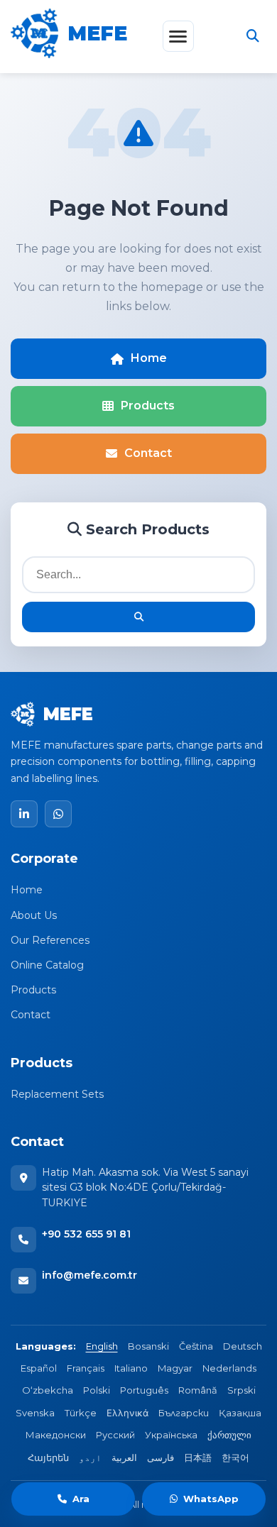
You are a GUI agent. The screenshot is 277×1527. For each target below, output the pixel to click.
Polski (96, 1390)
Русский (115, 1434)
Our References (50, 940)
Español (39, 1368)
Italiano (131, 1368)
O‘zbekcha (47, 1390)
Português (144, 1390)
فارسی (160, 1457)
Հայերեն (48, 1457)
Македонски (56, 1434)
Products (148, 405)
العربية (124, 1457)
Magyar (175, 1368)
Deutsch (242, 1346)
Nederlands (229, 1368)
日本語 (198, 1457)
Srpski (241, 1390)
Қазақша (240, 1412)
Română (197, 1390)
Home (149, 358)
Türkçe (81, 1412)
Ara (80, 1498)
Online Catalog (47, 965)
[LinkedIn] (24, 813)
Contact (148, 453)
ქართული (229, 1434)
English (102, 1346)
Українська (171, 1434)
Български (183, 1412)
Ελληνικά (127, 1412)
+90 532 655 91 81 (86, 1234)
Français (85, 1368)
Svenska (35, 1412)
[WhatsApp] (58, 813)
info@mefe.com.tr (89, 1275)
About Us (34, 915)
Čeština (196, 1346)
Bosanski (148, 1346)
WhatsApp (211, 1498)
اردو (90, 1457)
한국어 (235, 1457)
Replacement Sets (57, 1094)
